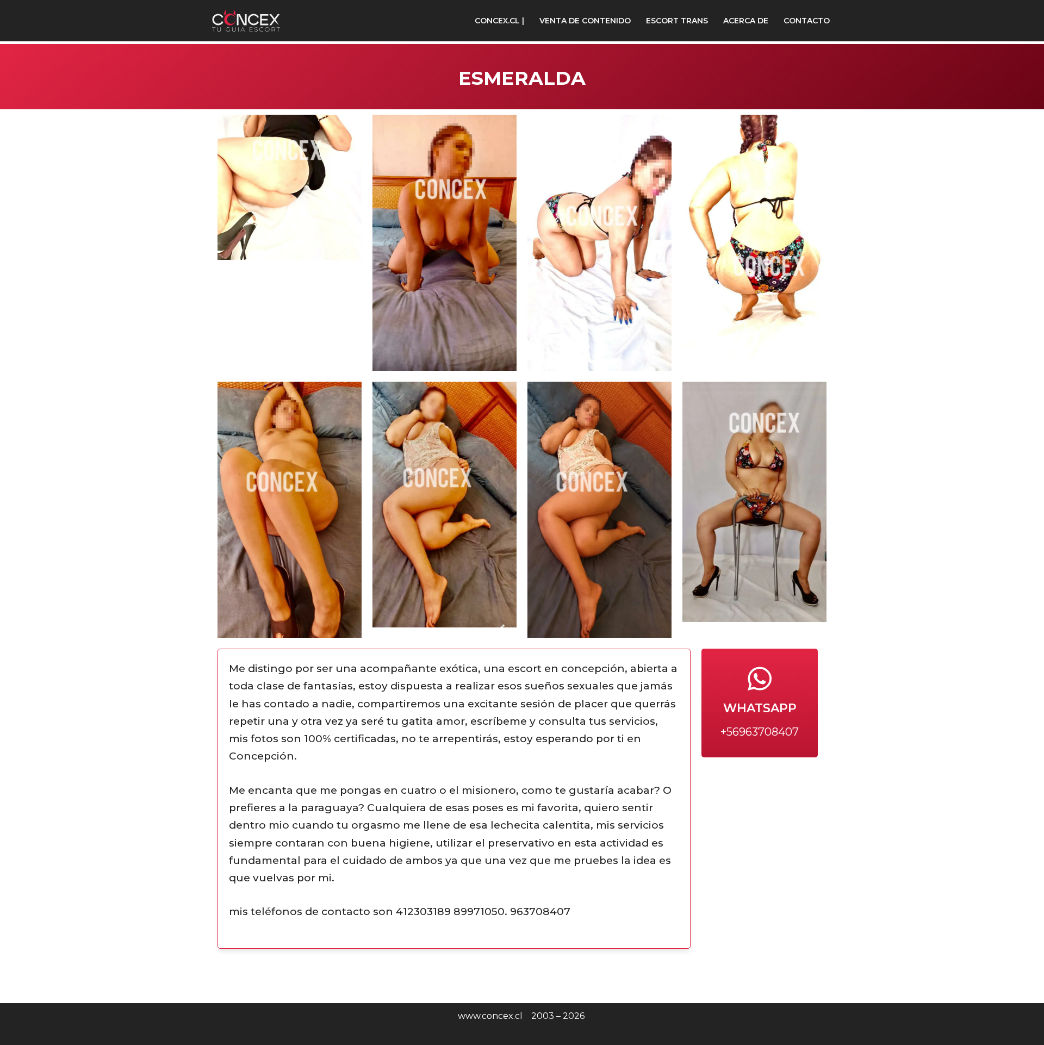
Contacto (807, 21)
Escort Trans (677, 21)
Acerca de (745, 21)
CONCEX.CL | (499, 21)
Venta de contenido (585, 21)
